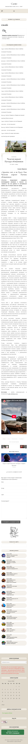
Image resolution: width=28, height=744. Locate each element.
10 (2, 692)
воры (9, 438)
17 (2, 695)
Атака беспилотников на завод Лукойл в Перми (12, 618)
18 (5, 695)
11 (5, 692)
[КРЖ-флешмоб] (4, 446)
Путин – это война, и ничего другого (11, 630)
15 (16, 692)
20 (11, 695)
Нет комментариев (14, 441)
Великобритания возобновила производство (10, 624)
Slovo (17, 164)
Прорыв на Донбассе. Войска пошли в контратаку (11, 606)
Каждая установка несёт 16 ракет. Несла (12, 599)
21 (13, 695)
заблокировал (12, 732)
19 (8, 695)
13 (10, 692)
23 (19, 695)
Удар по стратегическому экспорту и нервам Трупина (12, 556)
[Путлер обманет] (24, 446)
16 (19, 692)
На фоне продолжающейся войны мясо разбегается (12, 637)
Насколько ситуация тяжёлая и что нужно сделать (11, 562)
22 (16, 695)
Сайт (2, 494)
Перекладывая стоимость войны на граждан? (12, 574)
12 (8, 692)
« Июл (2, 704)
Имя (2, 482)
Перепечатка (14, 438)
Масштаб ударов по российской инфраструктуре (11, 593)
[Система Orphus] (4, 32)
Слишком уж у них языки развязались (12, 587)
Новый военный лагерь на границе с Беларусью (12, 643)
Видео (4, 438)
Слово (14, 3)
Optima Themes (17, 741)
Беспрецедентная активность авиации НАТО (12, 568)
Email (2, 488)
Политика (13, 156)
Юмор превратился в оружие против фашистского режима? (11, 581)
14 (13, 692)
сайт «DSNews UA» (13, 394)
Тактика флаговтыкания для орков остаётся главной (12, 612)
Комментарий (5, 501)
